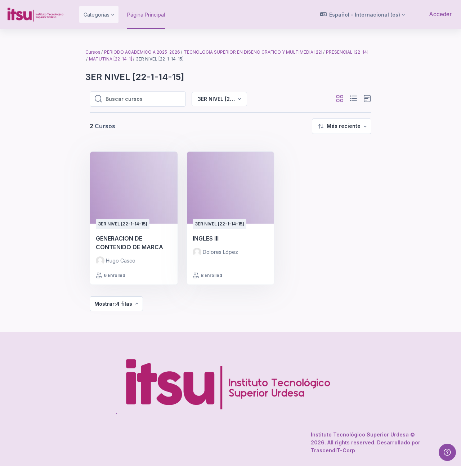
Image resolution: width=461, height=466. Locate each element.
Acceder (440, 14)
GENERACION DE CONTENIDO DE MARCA (129, 243)
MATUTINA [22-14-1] (110, 59)
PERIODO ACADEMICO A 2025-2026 (142, 52)
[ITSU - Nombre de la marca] (35, 14)
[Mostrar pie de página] (447, 452)
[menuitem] (341, 126)
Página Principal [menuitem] (146, 15)
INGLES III (206, 238)
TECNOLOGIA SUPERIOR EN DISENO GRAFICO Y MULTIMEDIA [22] (253, 52)
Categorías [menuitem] (96, 15)
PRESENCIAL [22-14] (347, 52)
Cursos (92, 52)
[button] (362, 14)
